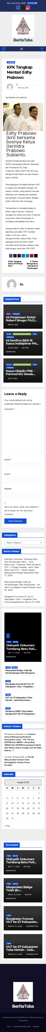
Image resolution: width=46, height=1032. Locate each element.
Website (8, 488)
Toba (35, 334)
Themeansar (23, 1021)
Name (8, 459)
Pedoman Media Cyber (22, 1026)
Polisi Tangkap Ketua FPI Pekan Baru (15, 263)
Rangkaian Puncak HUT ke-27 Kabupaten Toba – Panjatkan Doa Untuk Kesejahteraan (20, 599)
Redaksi (36, 1026)
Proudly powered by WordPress (15, 1017)
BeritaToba (22, 40)
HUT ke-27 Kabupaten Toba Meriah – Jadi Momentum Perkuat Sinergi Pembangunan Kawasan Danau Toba (20, 701)
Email (7, 474)
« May (7, 826)
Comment (9, 409)
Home (9, 1026)
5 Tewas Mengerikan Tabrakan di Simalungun (32, 264)
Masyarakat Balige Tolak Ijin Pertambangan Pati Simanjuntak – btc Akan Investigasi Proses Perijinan (22, 585)
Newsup (38, 1017)
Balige (9, 334)
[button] (38, 49)
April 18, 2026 (14, 895)
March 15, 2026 (15, 926)
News (8, 314)
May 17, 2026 (14, 653)
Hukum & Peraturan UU (22, 334)
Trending (10, 62)
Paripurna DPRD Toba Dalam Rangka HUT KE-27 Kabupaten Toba (20, 714)
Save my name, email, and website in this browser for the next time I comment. (21, 511)
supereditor (32, 926)
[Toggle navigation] (21, 49)
